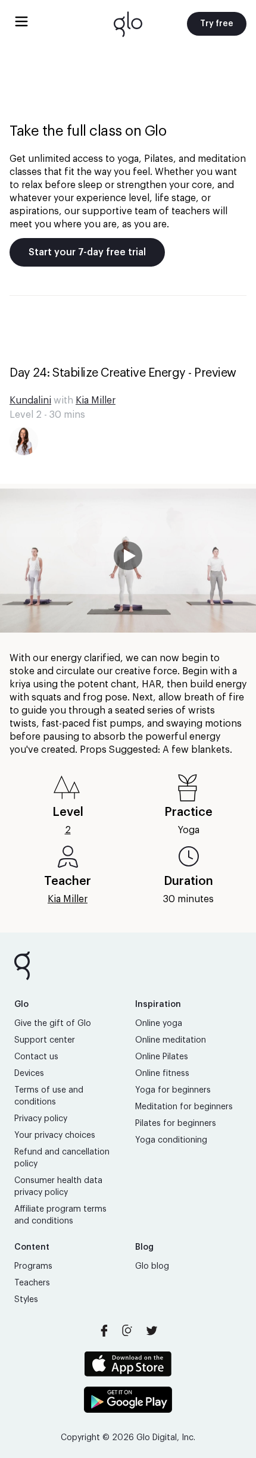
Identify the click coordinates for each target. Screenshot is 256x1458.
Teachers (32, 1283)
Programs (33, 1266)
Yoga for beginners (173, 1090)
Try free (216, 24)
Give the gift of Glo (52, 1023)
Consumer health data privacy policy (58, 1187)
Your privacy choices (54, 1135)
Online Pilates (161, 1057)
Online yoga (158, 1023)
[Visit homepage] (128, 24)
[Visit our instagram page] (128, 1330)
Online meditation (170, 1040)
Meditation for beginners (184, 1107)
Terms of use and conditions (48, 1096)
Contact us (36, 1057)
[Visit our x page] (152, 1330)
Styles (26, 1300)
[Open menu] (21, 21)
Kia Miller (95, 400)
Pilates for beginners (175, 1123)
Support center (44, 1040)
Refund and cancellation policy (62, 1158)
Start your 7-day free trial (87, 252)
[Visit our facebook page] (104, 1330)
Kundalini (30, 400)
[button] (128, 561)
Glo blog (152, 1266)
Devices (29, 1073)
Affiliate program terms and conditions (60, 1215)
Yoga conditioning (171, 1140)
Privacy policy (40, 1119)
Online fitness (162, 1073)
